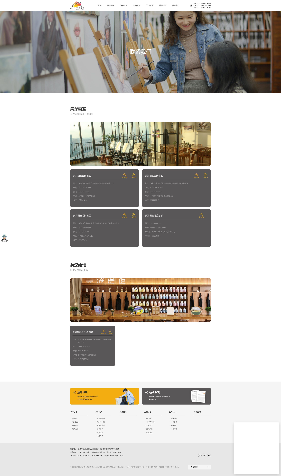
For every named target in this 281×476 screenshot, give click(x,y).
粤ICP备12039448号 (138, 467)
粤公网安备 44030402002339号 (157, 467)
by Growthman (173, 467)
